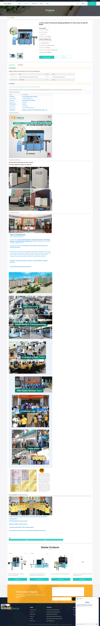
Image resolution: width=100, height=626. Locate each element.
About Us (34, 3)
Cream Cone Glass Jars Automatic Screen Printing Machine (81, 574)
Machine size (12, 107)
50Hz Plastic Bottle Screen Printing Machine (36, 539)
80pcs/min (24, 102)
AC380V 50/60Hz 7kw (27, 98)
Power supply (12, 98)
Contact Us (32, 616)
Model (10, 94)
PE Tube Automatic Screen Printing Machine (18, 539)
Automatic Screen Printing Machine (53, 609)
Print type (11, 96)
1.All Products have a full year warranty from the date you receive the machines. (28, 516)
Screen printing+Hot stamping (29, 96)
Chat (92, 3)
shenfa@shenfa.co (84, 0)
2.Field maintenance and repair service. (18, 521)
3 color (24, 104)
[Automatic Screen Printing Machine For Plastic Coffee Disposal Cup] (39, 562)
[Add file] (77, 624)
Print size (11, 100)
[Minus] (97, 598)
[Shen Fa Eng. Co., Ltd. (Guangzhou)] (7, 4)
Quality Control (32, 614)
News (41, 3)
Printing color (12, 104)
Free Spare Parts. (13, 518)
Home (19, 3)
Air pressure (12, 105)
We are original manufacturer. (17, 236)
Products (26, 3)
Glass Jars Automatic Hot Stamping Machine (17, 573)
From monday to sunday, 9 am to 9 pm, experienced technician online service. (27, 530)
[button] (9, 565)
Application (12, 110)
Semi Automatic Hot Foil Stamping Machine (54, 618)
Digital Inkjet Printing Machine (52, 614)
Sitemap (31, 618)
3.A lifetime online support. (21, 527)
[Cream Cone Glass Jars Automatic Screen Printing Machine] (82, 562)
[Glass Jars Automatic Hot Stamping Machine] (17, 562)
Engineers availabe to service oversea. (18, 524)
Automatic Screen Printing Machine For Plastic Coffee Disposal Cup (39, 574)
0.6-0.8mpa (25, 105)
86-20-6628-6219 (93, 0)
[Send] (97, 624)
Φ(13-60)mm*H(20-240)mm (28, 100)
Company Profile (33, 609)
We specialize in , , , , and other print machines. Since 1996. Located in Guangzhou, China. (30, 241)
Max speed (12, 102)
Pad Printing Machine (50, 620)
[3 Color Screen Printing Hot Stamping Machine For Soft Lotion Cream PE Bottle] (23, 36)
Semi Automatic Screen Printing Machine (54, 616)
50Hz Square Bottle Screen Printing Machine (54, 539)
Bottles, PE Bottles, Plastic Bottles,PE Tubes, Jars (34, 110)
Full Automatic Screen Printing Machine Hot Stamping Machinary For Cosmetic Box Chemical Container (60, 574)
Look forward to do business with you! (20, 266)
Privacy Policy (32, 620)
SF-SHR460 (25, 94)
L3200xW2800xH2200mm (28, 107)
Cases (47, 3)
